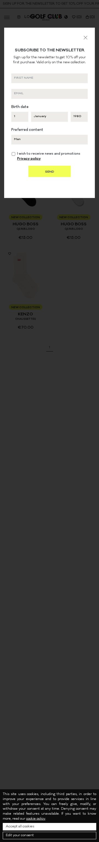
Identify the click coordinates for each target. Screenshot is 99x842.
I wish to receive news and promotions (48, 157)
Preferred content (27, 130)
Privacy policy (29, 159)
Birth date (20, 107)
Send (49, 172)
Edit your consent (20, 835)
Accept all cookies (20, 826)
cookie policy (35, 819)
